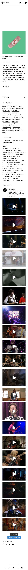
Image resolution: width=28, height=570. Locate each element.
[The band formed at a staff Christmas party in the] (13, 427)
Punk (13, 123)
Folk (17, 108)
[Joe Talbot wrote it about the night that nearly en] (13, 360)
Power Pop (15, 121)
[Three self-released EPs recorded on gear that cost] (13, 315)
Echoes (5, 108)
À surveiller (18, 180)
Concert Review (7, 152)
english (22, 152)
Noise (11, 117)
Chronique (18, 150)
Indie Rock (21, 160)
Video (12, 180)
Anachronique (6, 148)
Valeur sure (5, 180)
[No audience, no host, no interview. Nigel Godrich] (13, 241)
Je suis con (10, 62)
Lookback (12, 162)
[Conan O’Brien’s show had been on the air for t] (13, 411)
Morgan (18, 162)
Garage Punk (15, 110)
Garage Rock (6, 113)
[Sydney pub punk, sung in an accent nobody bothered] (13, 331)
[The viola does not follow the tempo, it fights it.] (13, 277)
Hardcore (15, 113)
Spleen (5, 130)
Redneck (18, 123)
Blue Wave (11, 150)
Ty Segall (14, 178)
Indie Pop (14, 160)
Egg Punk (11, 108)
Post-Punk (16, 119)
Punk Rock (5, 172)
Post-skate (5, 166)
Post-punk (21, 164)
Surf (22, 130)
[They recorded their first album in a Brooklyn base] (13, 394)
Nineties (5, 117)
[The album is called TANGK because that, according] (13, 474)
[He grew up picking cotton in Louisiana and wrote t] (13, 296)
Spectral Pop (6, 178)
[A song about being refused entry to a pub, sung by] (13, 524)
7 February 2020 (7, 56)
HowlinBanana (6, 160)
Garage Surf (6, 158)
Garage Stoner (15, 156)
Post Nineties (14, 166)
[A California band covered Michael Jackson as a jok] (13, 225)
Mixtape (13, 115)
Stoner (11, 130)
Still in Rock (17, 56)
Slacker (5, 126)
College (12, 106)
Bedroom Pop (15, 148)
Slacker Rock (16, 128)
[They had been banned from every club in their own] (13, 490)
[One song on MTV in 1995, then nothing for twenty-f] (13, 377)
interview (6, 115)
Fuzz (22, 108)
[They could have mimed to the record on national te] (13, 508)
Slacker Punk (7, 128)
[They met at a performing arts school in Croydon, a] (13, 442)
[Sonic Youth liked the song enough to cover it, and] (13, 206)
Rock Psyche (6, 174)
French (4, 154)
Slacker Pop (13, 126)
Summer (17, 130)
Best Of (4, 150)
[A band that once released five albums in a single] (13, 346)
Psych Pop (19, 168)
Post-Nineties (7, 119)
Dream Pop (16, 152)
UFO (4, 132)
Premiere (12, 168)
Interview (5, 162)
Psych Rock (6, 123)
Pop (23, 117)
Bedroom (5, 106)
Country (19, 106)
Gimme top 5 (14, 158)
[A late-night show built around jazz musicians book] (13, 458)
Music (4, 58)
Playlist (17, 117)
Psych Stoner (14, 170)
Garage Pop (6, 110)
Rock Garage (13, 172)
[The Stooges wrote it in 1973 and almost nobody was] (13, 258)
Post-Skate (6, 121)
